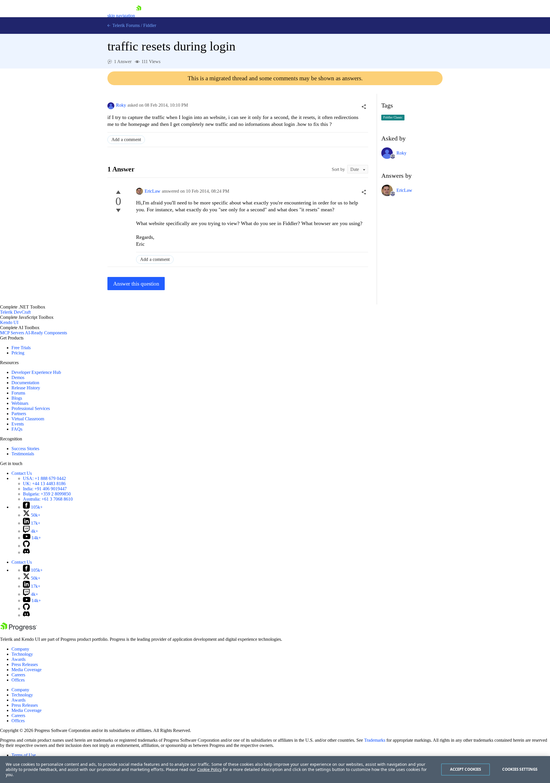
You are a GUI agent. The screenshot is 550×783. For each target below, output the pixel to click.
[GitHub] (26, 545)
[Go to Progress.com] (18, 629)
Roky (121, 105)
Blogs (16, 398)
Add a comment (126, 139)
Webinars (19, 403)
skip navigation (121, 15)
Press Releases (24, 664)
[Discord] (26, 552)
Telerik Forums (125, 25)
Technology (22, 654)
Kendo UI (9, 322)
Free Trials (21, 347)
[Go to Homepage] (138, 15)
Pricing (17, 352)
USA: (44, 478)
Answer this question (136, 284)
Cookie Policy (209, 769)
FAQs (16, 429)
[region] (275, 769)
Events (17, 423)
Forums (18, 392)
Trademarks (374, 740)
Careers (18, 674)
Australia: (48, 499)
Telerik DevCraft (15, 312)
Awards (18, 659)
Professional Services (30, 408)
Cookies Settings (519, 769)
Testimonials (22, 453)
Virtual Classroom (27, 418)
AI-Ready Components (46, 332)
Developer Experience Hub (36, 372)
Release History (25, 387)
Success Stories (25, 448)
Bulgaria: (47, 493)
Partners (18, 413)
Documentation (25, 382)
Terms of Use (23, 755)
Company (20, 649)
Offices (18, 679)
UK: (44, 483)
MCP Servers (12, 332)
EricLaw (152, 191)
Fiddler (149, 25)
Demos (17, 377)
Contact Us (21, 473)
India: (45, 488)
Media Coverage (26, 669)
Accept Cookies (465, 769)
